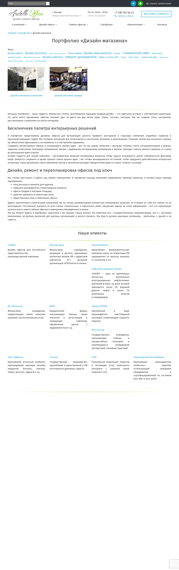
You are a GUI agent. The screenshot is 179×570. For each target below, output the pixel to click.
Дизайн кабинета (53, 57)
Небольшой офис (149, 57)
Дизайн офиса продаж (15, 61)
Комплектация (135, 24)
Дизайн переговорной (97, 53)
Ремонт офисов (77, 24)
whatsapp (140, 3)
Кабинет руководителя (81, 57)
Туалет (123, 57)
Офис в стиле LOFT (109, 57)
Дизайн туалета (14, 57)
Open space (157, 53)
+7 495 (124, 12)
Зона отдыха (75, 53)
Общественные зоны (32, 57)
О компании (18, 24)
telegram (133, 3)
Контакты (162, 24)
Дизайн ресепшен (36, 53)
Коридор (117, 53)
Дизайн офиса (47, 24)
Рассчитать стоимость (156, 14)
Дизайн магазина (40, 61)
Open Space (134, 57)
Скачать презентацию (160, 3)
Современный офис (136, 53)
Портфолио (107, 24)
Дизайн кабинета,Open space (57, 53)
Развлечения (29, 61)
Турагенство (164, 57)
